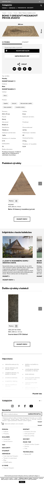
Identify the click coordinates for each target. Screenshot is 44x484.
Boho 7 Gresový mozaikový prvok (27, 12)
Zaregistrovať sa (34, 414)
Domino (26, 446)
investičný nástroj (11, 381)
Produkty (6, 433)
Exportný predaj (29, 435)
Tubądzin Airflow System (31, 444)
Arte (25, 448)
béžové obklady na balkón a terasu (31, 388)
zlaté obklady (29, 374)
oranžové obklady (11, 377)
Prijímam (22, 481)
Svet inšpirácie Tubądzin (10, 456)
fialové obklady (10, 389)
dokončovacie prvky (12, 364)
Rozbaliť (40, 421)
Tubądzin (4, 12)
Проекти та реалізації (10, 458)
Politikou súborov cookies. (26, 478)
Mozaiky (15, 12)
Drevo (5, 95)
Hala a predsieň (7, 107)
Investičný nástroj (20, 107)
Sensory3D (27, 454)
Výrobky (10, 12)
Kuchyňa (14, 103)
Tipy (3, 444)
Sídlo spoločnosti (29, 433)
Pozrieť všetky (22, 219)
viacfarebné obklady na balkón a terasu (32, 370)
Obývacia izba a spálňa (26, 103)
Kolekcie (5, 431)
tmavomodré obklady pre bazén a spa (32, 378)
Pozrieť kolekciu (8, 89)
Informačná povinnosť (11, 475)
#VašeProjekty (7, 462)
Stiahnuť (5, 450)
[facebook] (24, 69)
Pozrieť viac (37, 394)
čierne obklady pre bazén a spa (11, 368)
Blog (4, 460)
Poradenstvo (22, 7)
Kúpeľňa (6, 103)
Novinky (26, 439)
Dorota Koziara (7, 441)
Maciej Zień (6, 439)
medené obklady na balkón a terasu (12, 373)
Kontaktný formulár (30, 431)
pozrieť (5, 276)
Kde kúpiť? (30, 7)
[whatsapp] (19, 69)
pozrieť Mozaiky (8, 81)
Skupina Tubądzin (8, 468)
